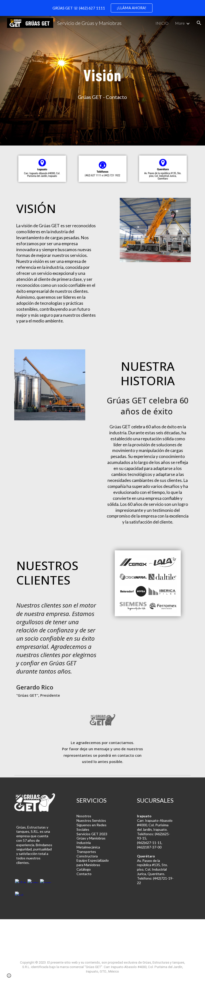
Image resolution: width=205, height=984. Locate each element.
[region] (102, 8)
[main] (102, 73)
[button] (199, 23)
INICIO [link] (162, 23)
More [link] (180, 23)
